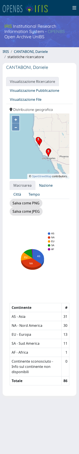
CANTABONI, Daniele (31, 51)
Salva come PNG (26, 203)
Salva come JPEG (26, 211)
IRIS (6, 51)
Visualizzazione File (25, 99)
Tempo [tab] (34, 194)
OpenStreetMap (41, 176)
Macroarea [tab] (22, 185)
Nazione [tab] (46, 185)
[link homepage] (27, 8)
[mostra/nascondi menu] (74, 8)
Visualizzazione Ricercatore (32, 81)
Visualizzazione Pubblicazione (34, 90)
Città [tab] (17, 194)
